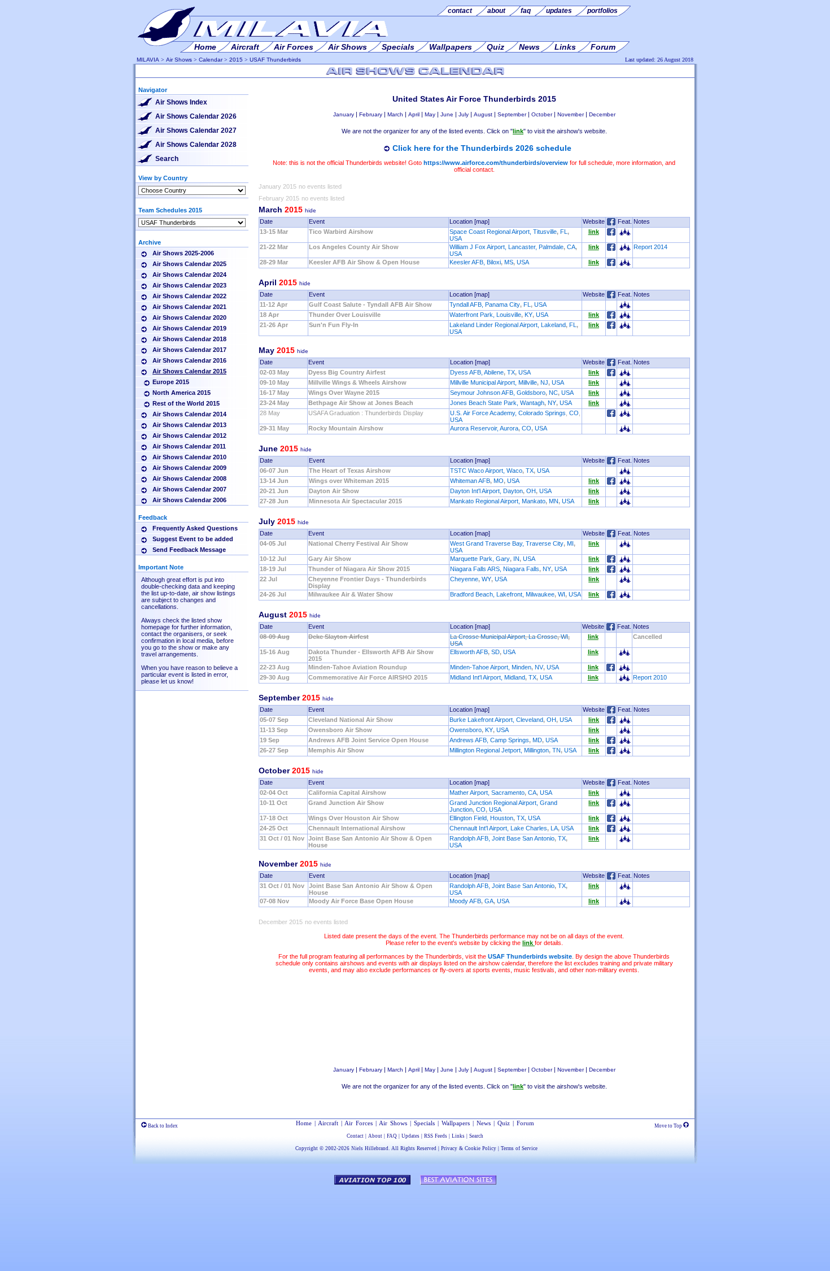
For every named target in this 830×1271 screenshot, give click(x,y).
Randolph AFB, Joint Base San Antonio (501, 838)
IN (516, 558)
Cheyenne (464, 579)
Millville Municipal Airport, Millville (493, 382)
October (541, 114)
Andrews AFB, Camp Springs (489, 740)
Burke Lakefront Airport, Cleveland (496, 719)
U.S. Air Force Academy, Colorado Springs (508, 413)
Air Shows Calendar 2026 (196, 116)
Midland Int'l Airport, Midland (487, 677)
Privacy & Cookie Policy (468, 1148)
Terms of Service (519, 1148)
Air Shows (179, 59)
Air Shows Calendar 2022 (189, 296)
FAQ (392, 1136)
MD (537, 740)
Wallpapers (456, 1123)
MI (570, 543)
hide (310, 210)
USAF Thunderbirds (275, 59)
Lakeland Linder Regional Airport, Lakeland (507, 324)
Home (304, 1123)
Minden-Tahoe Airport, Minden (490, 667)
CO (574, 413)
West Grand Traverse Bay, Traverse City (506, 543)
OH (531, 490)
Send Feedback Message (189, 549)
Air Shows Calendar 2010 (189, 457)
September (511, 114)
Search (166, 159)
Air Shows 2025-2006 (183, 253)
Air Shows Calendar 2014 (189, 414)
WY (486, 579)
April (414, 114)
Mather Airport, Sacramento (487, 792)
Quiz (503, 1123)
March (395, 114)
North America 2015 (181, 392)
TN (556, 750)
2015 (236, 59)
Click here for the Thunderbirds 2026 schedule (481, 148)
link (593, 231)
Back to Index (162, 1126)
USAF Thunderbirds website (530, 956)
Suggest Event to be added (192, 539)
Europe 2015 (170, 381)
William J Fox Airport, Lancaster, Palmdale (506, 246)
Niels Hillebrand (369, 1148)
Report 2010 (650, 677)
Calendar (210, 59)
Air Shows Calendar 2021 (189, 306)
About (375, 1136)
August (483, 114)
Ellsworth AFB (469, 651)
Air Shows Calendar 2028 (196, 145)
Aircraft (328, 1123)
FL (563, 231)
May (430, 114)
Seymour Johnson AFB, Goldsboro (497, 392)
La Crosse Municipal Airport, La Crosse (503, 636)
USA (455, 238)
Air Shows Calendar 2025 (189, 263)
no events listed (320, 186)
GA (488, 901)
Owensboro (465, 729)
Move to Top (668, 1126)
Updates (410, 1136)
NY (552, 402)
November (570, 114)
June (446, 114)
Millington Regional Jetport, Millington (499, 750)
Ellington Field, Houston (481, 818)
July (463, 114)
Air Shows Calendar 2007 (189, 489)
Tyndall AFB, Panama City (484, 304)
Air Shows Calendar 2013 (189, 424)
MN (553, 501)
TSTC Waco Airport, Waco (486, 470)
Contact (355, 1136)
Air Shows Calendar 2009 (189, 467)
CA (571, 246)
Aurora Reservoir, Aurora (484, 428)
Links (458, 1136)
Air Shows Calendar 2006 (189, 500)
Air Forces (358, 1123)
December (602, 114)
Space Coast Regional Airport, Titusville (503, 231)
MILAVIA (148, 59)
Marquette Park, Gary (480, 558)
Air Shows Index (181, 102)
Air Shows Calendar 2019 (189, 328)
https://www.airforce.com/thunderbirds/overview (495, 162)
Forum (525, 1123)
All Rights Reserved (413, 1148)
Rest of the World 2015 (186, 403)
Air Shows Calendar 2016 (189, 360)
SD (495, 651)
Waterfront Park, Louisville (485, 314)
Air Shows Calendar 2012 (189, 435)
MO (498, 480)
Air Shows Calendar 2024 (189, 274)
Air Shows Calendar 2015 (189, 371)
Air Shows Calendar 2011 (189, 446)
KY (528, 314)
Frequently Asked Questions (195, 528)
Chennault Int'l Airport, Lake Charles (498, 828)
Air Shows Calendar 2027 (196, 130)
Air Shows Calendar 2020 (189, 317)
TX (511, 372)
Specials (424, 1123)
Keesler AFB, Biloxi (475, 262)
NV (539, 667)
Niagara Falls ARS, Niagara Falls (494, 568)
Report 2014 (650, 246)
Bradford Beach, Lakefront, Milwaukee (502, 594)
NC (553, 392)
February (370, 114)
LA (554, 828)
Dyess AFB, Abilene (477, 372)
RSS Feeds (435, 1136)
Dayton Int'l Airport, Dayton (486, 490)
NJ (544, 382)
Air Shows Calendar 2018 (189, 339)
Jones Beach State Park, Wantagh (497, 402)
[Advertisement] (474, 1019)
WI (561, 594)
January (343, 114)
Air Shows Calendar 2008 (189, 478)
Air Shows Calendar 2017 (189, 349)
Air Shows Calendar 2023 (189, 285)
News (484, 1123)
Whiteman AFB (470, 480)
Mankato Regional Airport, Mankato (497, 501)
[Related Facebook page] (611, 233)
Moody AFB (465, 901)
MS (508, 262)
